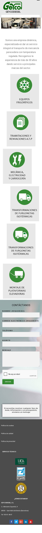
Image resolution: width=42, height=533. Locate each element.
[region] (21, 24)
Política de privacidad (8, 441)
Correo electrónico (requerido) (20, 321)
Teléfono (7, 331)
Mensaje (6, 350)
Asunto (6, 340)
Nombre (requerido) (13, 311)
